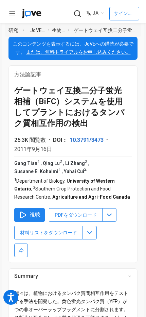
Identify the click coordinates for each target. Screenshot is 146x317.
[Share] (21, 250)
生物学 (58, 30)
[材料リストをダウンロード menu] (90, 232)
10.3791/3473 (87, 140)
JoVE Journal (37, 30)
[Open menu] (12, 13)
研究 (13, 30)
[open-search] (77, 14)
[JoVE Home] (31, 13)
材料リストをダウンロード (48, 232)
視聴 (35, 215)
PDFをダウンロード (76, 215)
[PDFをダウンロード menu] (109, 215)
